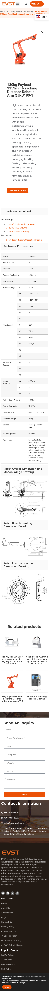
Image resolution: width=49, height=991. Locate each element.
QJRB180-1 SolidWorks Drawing (20, 224)
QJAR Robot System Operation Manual (24, 240)
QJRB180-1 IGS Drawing (16, 227)
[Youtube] (12, 893)
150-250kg (28, 11)
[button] (18, 4)
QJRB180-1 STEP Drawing (17, 231)
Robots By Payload (14, 11)
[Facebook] (3, 893)
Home (2, 11)
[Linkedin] (8, 893)
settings (22, 983)
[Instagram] (17, 893)
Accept (7, 987)
